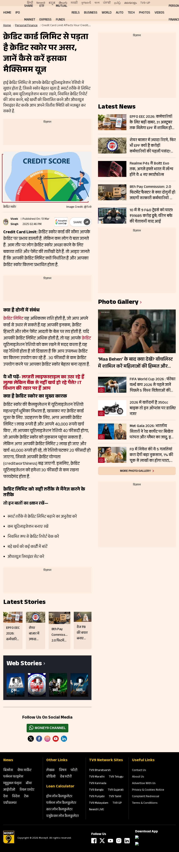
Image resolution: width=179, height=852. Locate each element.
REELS (76, 13)
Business (90, 13)
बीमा (29, 783)
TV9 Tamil (115, 796)
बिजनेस (8, 770)
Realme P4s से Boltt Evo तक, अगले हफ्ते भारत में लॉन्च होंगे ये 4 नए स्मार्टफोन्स (151, 169)
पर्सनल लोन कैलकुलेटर (61, 803)
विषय (62, 770)
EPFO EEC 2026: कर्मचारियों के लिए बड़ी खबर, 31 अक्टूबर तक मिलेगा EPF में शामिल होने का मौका (152, 122)
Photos (144, 13)
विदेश (16, 797)
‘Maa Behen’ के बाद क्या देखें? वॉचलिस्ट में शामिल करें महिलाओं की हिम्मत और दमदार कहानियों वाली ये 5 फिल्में (135, 363)
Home (7, 13)
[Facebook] (93, 840)
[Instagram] (47, 739)
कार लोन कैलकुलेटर (59, 810)
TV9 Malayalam (98, 803)
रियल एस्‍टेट (27, 790)
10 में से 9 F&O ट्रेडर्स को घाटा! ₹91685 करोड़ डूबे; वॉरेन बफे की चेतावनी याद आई (151, 216)
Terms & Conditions (145, 803)
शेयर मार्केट (24, 770)
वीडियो (51, 777)
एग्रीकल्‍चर (10, 803)
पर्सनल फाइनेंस (13, 777)
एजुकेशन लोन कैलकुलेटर (62, 816)
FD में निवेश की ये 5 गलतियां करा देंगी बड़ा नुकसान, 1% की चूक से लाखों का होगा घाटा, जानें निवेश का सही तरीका (151, 455)
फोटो (74, 770)
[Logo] (8, 842)
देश (5, 797)
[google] (61, 221)
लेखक (50, 770)
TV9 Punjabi (97, 796)
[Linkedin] (64, 739)
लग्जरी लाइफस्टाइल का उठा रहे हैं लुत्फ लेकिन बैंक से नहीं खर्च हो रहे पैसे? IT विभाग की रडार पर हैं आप (43, 383)
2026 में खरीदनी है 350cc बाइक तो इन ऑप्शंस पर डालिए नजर (153, 408)
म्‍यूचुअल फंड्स (12, 783)
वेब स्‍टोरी (66, 777)
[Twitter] (31, 739)
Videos (159, 13)
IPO (17, 13)
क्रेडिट (86, 338)
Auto (119, 13)
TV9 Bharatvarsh (100, 770)
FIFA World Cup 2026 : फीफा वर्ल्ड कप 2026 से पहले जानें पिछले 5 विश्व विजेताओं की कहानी (152, 385)
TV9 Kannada (97, 783)
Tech (131, 13)
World (107, 13)
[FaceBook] (39, 739)
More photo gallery (135, 470)
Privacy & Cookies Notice (148, 790)
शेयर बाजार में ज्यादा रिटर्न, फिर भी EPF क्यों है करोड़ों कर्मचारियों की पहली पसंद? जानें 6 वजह (153, 146)
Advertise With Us (144, 783)
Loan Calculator (60, 786)
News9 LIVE (96, 809)
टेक (26, 797)
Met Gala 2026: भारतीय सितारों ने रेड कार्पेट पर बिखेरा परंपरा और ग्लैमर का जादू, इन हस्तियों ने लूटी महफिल (151, 431)
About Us (138, 777)
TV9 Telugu (116, 777)
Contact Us (139, 770)
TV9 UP (117, 803)
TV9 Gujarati (116, 790)
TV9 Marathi (97, 777)
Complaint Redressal (145, 796)
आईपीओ (9, 790)
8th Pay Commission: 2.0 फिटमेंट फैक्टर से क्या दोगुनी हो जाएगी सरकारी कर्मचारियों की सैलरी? (152, 192)
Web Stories (24, 664)
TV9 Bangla (96, 790)
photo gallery (118, 302)
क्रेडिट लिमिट (13, 319)
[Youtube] (56, 739)
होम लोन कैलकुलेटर (59, 797)
